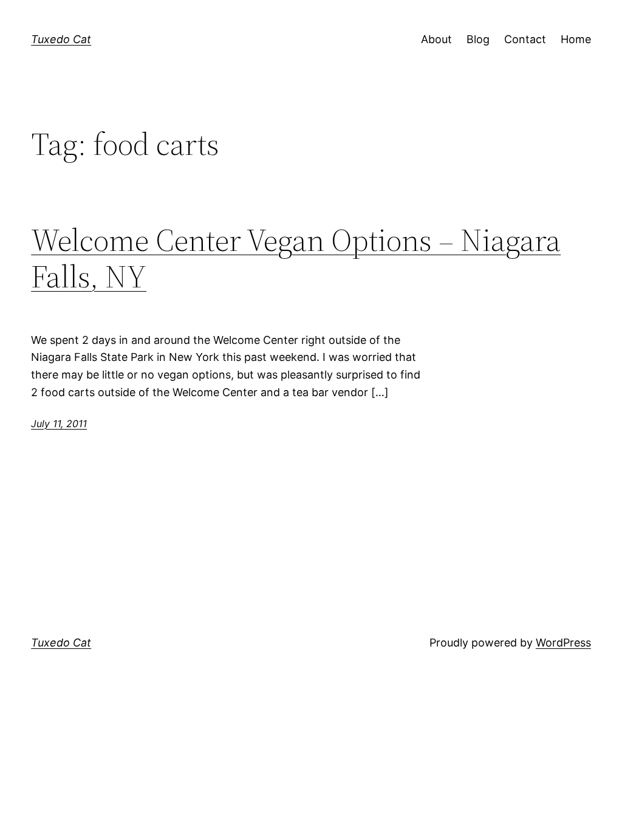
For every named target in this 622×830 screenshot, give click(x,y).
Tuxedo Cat (61, 39)
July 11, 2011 (59, 423)
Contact (525, 39)
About (436, 39)
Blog (478, 39)
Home (576, 39)
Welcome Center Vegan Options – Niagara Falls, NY (296, 258)
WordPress (563, 642)
